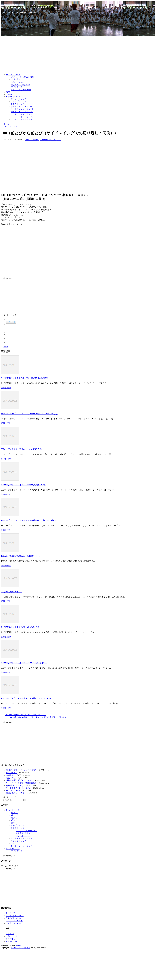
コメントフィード (13, 939)
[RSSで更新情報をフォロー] (7, 20)
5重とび (14, 820)
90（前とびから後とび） (11, 592)
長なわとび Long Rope (20, 85)
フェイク (15, 843)
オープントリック (18, 99)
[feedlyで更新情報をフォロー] (6, 17)
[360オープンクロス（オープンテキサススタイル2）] (10, 480)
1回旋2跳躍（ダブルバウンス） (19, 780)
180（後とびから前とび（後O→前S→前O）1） (25, 715)
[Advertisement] (78, 54)
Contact (9, 94)
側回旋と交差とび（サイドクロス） (21, 770)
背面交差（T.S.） (23, 836)
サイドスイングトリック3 (22, 112)
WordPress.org (11, 941)
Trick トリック (32, 140)
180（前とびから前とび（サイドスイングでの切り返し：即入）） (38, 717)
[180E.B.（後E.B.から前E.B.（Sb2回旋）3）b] (10, 551)
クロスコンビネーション (26, 831)
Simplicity (19, 945)
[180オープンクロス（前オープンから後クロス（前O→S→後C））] (10, 515)
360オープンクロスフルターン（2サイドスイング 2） (24, 663)
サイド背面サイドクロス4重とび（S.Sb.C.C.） (21, 627)
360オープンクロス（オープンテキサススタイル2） (23, 485)
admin (6, 347)
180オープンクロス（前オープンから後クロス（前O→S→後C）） (30, 520)
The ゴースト (11, 773)
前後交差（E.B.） (23, 833)
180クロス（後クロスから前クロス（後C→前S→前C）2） (26, 698)
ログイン (10, 934)
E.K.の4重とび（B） (15, 916)
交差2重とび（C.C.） (15, 785)
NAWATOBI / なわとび (10, 8)
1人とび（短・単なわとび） (23, 77)
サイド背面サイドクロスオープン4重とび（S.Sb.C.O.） (25, 378)
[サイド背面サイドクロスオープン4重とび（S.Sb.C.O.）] (10, 373)
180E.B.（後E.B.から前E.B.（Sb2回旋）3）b (20, 556)
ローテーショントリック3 (22, 119)
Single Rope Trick (13, 96)
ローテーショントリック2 (22, 117)
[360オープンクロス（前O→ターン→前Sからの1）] (10, 444)
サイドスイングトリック (21, 106)
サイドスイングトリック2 (22, 109)
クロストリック (17, 104)
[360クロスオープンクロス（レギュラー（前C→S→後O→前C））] (10, 409)
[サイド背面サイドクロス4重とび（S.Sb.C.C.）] (10, 622)
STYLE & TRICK (13, 74)
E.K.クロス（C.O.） (14, 923)
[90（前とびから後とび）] (10, 587)
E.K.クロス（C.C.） (14, 921)
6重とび (14, 823)
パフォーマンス (13, 849)
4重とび (14, 818)
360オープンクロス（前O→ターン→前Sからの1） (22, 449)
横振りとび (11, 778)
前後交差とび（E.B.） (15, 793)
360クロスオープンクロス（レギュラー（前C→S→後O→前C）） (29, 414)
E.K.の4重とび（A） (15, 918)
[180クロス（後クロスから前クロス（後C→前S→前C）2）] (10, 693)
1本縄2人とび (16, 79)
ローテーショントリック (21, 114)
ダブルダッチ (16, 87)
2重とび (14, 813)
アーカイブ (6, 866)
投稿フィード (12, 936)
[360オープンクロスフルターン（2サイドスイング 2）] (10, 658)
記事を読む (6, 388)
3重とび (14, 815)
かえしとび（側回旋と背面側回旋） (21, 783)
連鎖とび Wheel (17, 82)
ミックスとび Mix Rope (21, 90)
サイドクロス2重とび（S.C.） (19, 788)
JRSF (8, 92)
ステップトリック (18, 101)
